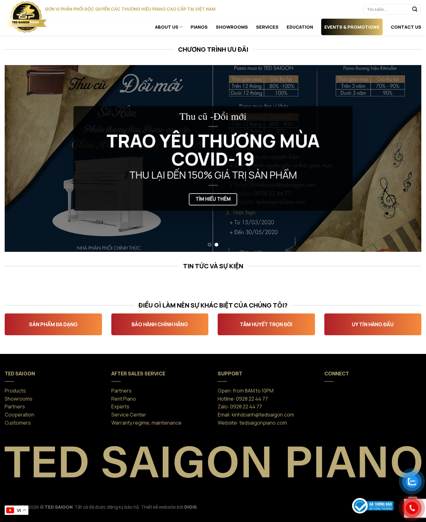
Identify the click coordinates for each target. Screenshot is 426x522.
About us (166, 27)
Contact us (406, 27)
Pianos (199, 27)
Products (15, 390)
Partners (15, 406)
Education (300, 27)
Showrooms (232, 27)
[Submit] (414, 9)
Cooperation (19, 414)
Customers (18, 422)
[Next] (405, 158)
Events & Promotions (352, 27)
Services (267, 27)
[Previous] (21, 158)
